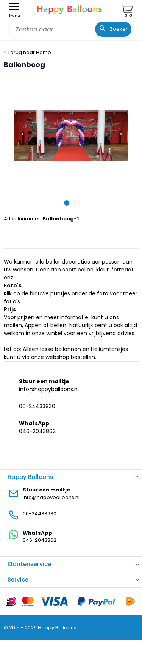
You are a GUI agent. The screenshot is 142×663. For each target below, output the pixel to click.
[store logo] (70, 9)
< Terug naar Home (27, 52)
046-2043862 (37, 431)
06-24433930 (37, 406)
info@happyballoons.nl (49, 389)
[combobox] (71, 29)
